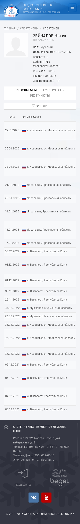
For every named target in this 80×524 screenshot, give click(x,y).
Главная (10, 28)
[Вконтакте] (34, 498)
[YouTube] (46, 498)
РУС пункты (53, 90)
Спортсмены (29, 28)
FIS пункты (40, 96)
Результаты (26, 90)
